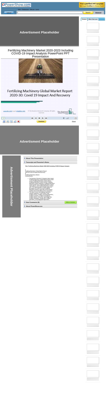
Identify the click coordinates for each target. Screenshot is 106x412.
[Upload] (9, 12)
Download (41, 121)
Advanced (98, 12)
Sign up (32, 9)
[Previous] (35, 118)
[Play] (39, 118)
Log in (37, 9)
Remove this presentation (4, 121)
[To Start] (32, 118)
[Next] (42, 118)
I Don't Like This (11, 121)
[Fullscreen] (75, 118)
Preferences (25, 9)
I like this (14, 121)
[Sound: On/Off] (64, 118)
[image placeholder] (93, 26)
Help (19, 9)
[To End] (46, 118)
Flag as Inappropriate (7, 121)
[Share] (71, 121)
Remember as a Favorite (18, 121)
